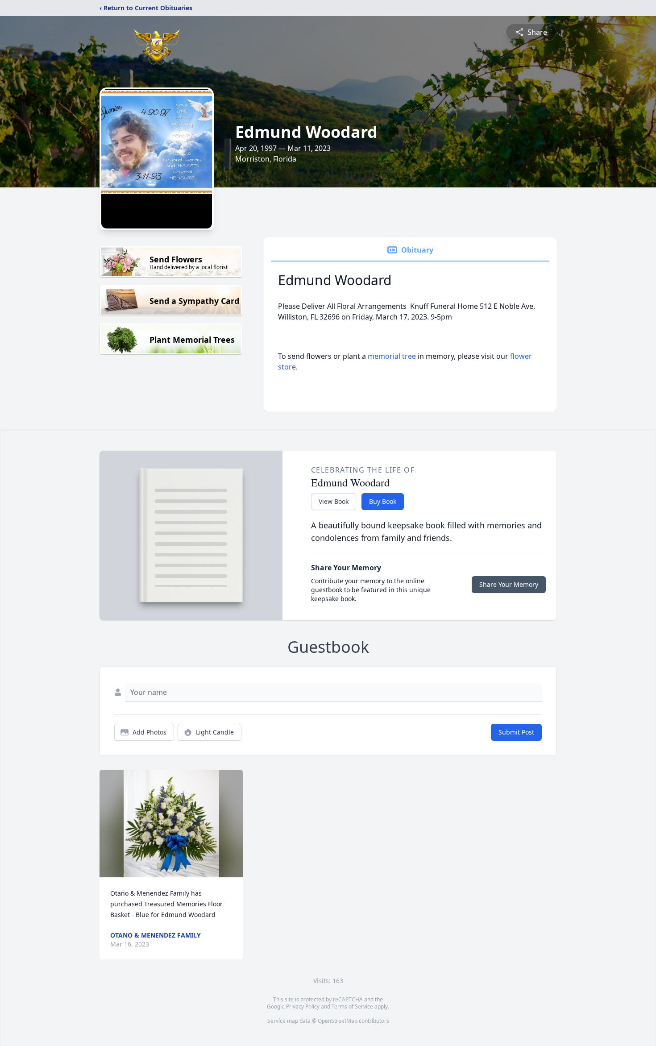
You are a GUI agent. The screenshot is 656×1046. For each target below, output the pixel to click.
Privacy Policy (303, 1006)
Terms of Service (352, 1006)
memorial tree (392, 356)
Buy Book (382, 501)
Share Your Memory (508, 584)
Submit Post (516, 732)
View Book (334, 501)
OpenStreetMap (337, 1021)
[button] (171, 823)
